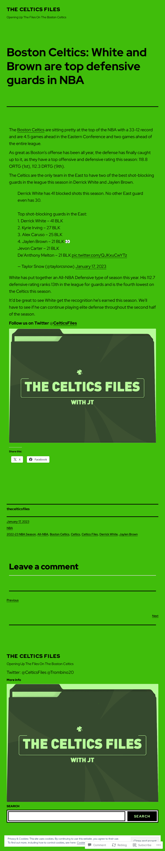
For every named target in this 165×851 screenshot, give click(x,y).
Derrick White (108, 534)
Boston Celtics (30, 130)
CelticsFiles (65, 323)
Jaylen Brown (128, 534)
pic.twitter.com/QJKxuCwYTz (99, 255)
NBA (10, 528)
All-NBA (42, 534)
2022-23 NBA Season (21, 534)
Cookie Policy (84, 842)
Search (142, 816)
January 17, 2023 (90, 266)
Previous (13, 600)
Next (155, 616)
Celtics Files (90, 534)
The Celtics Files (33, 9)
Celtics (75, 534)
